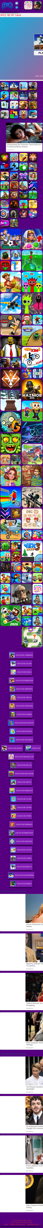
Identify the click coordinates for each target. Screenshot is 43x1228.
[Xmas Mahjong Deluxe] (5, 108)
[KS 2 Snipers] (5, 118)
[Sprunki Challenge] (23, 208)
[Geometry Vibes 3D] (33, 189)
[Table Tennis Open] (5, 170)
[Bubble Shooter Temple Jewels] (5, 161)
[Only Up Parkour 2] (23, 90)
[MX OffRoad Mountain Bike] (23, 189)
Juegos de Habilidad (24, 680)
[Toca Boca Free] (14, 161)
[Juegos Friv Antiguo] (16, 4)
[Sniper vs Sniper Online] (14, 217)
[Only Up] (33, 90)
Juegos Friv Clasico (5, 3)
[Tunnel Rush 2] (5, 208)
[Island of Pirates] (33, 99)
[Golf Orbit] (33, 198)
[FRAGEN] (14, 208)
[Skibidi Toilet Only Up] (5, 90)
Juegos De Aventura (24, 706)
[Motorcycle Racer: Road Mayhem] (14, 227)
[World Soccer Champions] (23, 198)
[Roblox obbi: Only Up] (14, 99)
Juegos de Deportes (24, 689)
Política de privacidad (17, 1224)
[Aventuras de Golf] (23, 170)
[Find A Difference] (14, 108)
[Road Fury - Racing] (33, 118)
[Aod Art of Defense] (33, 161)
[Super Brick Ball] (33, 217)
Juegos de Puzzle (24, 672)
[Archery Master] (5, 217)
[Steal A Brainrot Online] (5, 189)
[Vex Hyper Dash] (14, 170)
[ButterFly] (23, 179)
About (6, 1224)
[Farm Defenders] (33, 108)
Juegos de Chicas (24, 697)
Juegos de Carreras (24, 655)
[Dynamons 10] (33, 208)
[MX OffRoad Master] (5, 198)
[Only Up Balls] (5, 99)
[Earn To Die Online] (14, 189)
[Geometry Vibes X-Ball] (5, 227)
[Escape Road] (23, 161)
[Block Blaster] (14, 118)
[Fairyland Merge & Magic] (33, 179)
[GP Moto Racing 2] (14, 179)
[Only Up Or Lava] (14, 90)
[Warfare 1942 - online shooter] (38, 9)
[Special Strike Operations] (5, 179)
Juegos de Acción (24, 663)
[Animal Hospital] (23, 118)
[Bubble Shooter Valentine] (28, 9)
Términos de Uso (33, 1224)
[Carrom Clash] (14, 198)
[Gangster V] (23, 108)
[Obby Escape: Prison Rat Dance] (33, 170)
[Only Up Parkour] (23, 99)
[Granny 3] (23, 217)
